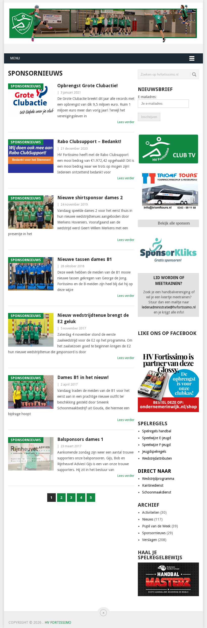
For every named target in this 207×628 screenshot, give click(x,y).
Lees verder (125, 122)
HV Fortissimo (58, 622)
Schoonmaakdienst (156, 492)
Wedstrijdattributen (157, 458)
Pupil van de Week (156, 526)
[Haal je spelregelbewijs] (168, 595)
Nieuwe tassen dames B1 (84, 259)
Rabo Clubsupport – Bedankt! (89, 141)
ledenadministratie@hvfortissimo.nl (169, 307)
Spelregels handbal (156, 431)
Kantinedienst (152, 485)
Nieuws (147, 519)
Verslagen (149, 540)
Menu (15, 58)
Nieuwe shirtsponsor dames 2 (90, 197)
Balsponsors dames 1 (80, 439)
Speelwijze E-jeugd (156, 438)
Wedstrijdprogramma (158, 479)
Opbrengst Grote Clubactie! (87, 85)
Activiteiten (150, 512)
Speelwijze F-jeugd (156, 445)
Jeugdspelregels (154, 452)
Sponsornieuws (154, 533)
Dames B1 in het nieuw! (83, 377)
